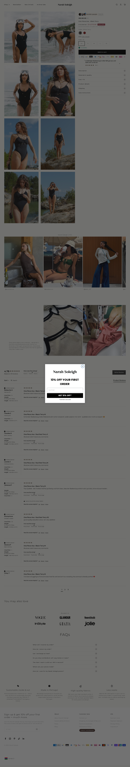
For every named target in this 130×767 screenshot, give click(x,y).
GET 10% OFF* (65, 395)
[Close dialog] (82, 366)
